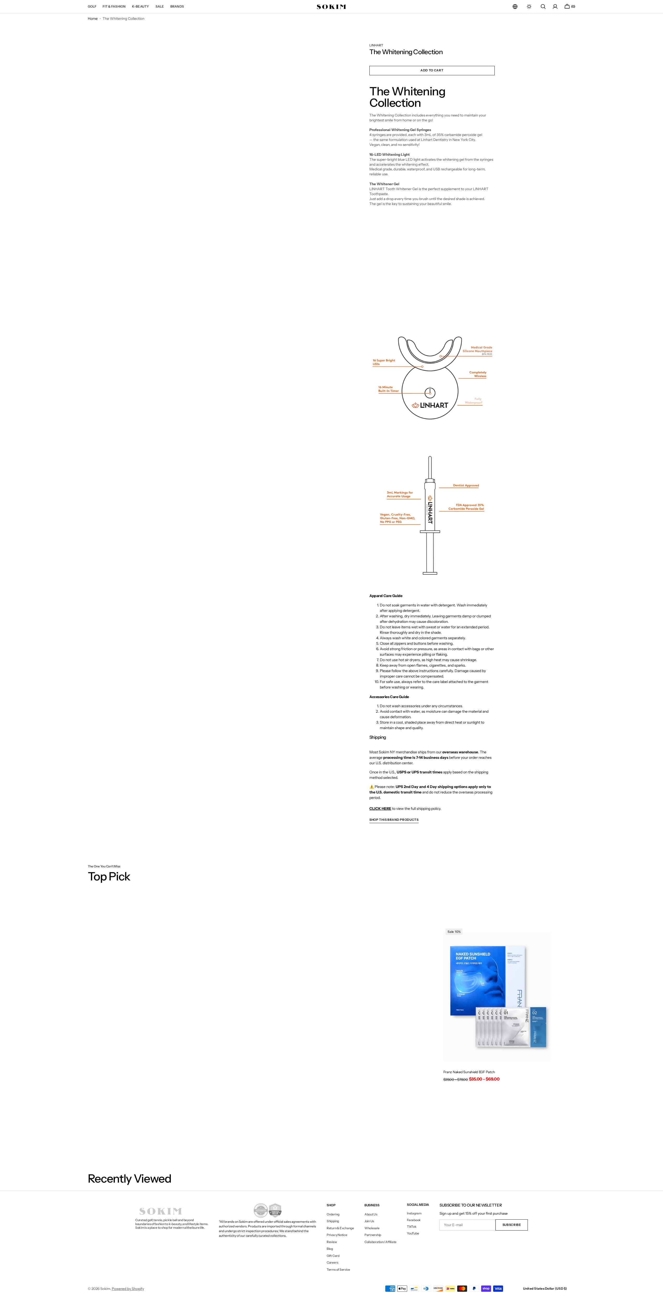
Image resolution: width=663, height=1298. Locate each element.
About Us (370, 1214)
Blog (330, 1249)
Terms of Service (338, 1269)
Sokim (105, 1289)
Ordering (333, 1214)
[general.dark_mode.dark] (529, 6)
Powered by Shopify (128, 1289)
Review (332, 1242)
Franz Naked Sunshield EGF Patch (469, 1072)
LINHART (376, 45)
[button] (515, 6)
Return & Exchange (340, 1228)
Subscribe (512, 1225)
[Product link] (497, 1006)
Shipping (333, 1221)
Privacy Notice (337, 1235)
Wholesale (372, 1228)
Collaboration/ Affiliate (380, 1242)
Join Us (369, 1221)
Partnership (372, 1235)
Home (93, 18)
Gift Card (333, 1256)
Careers (332, 1262)
